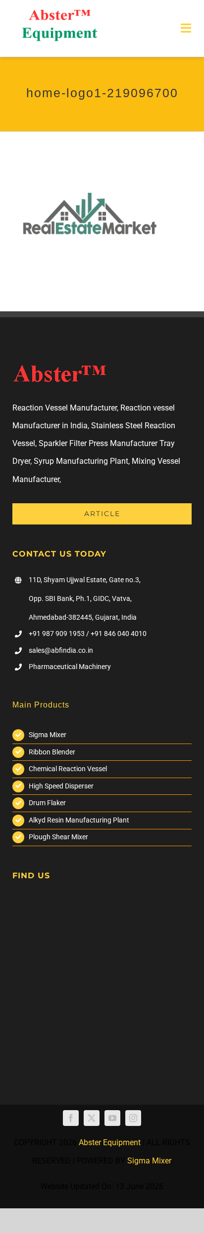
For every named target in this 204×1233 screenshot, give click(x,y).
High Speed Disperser (61, 786)
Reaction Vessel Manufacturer (64, 407)
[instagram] (133, 1118)
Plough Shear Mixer (58, 837)
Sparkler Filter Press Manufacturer (98, 443)
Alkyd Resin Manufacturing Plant (79, 820)
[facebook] (71, 1118)
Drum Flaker (47, 803)
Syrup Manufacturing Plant (81, 461)
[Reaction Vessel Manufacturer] (59, 13)
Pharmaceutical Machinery (70, 667)
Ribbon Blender (52, 752)
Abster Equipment (110, 1142)
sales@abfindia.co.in (61, 650)
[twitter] (92, 1118)
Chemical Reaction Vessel (68, 769)
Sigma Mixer (47, 735)
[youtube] (112, 1118)
